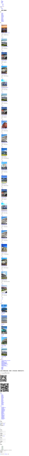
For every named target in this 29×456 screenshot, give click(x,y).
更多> (2, 359)
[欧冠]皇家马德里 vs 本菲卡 (4, 224)
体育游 (2, 2)
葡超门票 (2, 20)
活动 (2, 5)
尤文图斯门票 (2, 416)
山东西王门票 (2, 408)
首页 (1, 0)
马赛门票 (2, 414)
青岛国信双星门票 (3, 409)
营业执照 (1, 373)
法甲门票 (2, 18)
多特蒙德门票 (2, 415)
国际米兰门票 (2, 413)
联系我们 (2, 369)
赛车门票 (2, 399)
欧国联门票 (2, 19)
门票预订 (1, 393)
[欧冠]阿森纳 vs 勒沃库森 (3, 197)
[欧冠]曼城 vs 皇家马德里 (3, 183)
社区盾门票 (2, 15)
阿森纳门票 (2, 412)
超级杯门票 (2, 21)
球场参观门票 (2, 402)
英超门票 (2, 13)
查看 (1, 336)
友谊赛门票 (2, 16)
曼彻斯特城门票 (3, 411)
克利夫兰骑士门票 (3, 418)
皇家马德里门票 (3, 417)
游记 (2, 3)
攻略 (2, 4)
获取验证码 (1, 433)
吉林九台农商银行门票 (3, 407)
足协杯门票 (2, 404)
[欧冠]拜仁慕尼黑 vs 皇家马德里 (4, 101)
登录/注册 (3, 6)
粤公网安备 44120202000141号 (4, 374)
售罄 (2, 65)
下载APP (1, 6)
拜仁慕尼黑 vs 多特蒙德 (3, 356)
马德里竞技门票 (3, 410)
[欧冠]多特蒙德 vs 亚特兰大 (4, 279)
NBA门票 (2, 17)
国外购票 (2, 1)
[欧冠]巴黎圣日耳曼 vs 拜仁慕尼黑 (4, 87)
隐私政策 (2, 367)
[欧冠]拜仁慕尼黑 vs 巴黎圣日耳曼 (4, 46)
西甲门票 (2, 396)
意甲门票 (2, 14)
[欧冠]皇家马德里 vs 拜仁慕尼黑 (4, 142)
